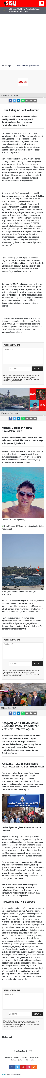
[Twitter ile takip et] (17, 1067)
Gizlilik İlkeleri (34, 1057)
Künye (16, 1057)
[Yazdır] (31, 100)
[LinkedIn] (18, 100)
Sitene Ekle (30, 1060)
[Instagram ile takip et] (28, 1067)
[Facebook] (10, 100)
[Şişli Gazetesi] (10, 3)
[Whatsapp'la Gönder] (23, 100)
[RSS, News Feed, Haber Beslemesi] (34, 1067)
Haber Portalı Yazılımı (13, 1075)
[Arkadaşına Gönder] (27, 100)
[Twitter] (14, 100)
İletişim (24, 1057)
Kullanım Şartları (17, 1060)
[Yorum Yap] (35, 100)
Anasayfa (8, 1057)
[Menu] (42, 3)
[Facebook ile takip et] (12, 1067)
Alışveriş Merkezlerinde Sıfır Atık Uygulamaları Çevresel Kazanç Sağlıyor (27, 10)
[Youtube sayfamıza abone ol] (23, 1067)
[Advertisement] (23, 38)
